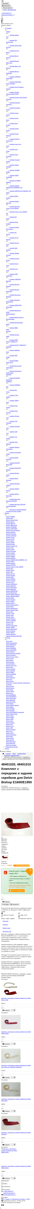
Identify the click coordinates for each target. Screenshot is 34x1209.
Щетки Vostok (10, 738)
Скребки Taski (13, 405)
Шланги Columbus (11, 535)
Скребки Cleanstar (15, 102)
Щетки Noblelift (10, 708)
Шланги (7, 513)
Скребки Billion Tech (15, 66)
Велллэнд (9, 495)
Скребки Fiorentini (15, 160)
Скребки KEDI (13, 248)
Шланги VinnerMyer (11, 625)
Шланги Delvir (10, 541)
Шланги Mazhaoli (11, 589)
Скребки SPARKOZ (15, 385)
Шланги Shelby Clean (12, 610)
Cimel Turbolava (10, 83)
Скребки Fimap (14, 154)
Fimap (8, 151)
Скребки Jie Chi (14, 237)
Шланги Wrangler (11, 634)
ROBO (8, 357)
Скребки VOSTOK (15, 463)
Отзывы (5, 924)
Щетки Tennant (10, 722)
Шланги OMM (10, 601)
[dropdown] (2, 1)
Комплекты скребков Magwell (18, 509)
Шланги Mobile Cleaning (13, 594)
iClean (8, 218)
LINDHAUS (9, 276)
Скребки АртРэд (14, 494)
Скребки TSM (13, 431)
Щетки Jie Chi (10, 686)
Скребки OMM (14, 340)
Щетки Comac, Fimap (12, 657)
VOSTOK (8, 459)
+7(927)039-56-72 (6, 13)
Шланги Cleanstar (11, 534)
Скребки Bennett (14, 61)
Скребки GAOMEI (15, 170)
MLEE (7, 312)
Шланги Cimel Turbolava (13, 530)
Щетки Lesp (9, 693)
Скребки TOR (13, 421)
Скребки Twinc (14, 442)
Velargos (8, 444)
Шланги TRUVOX (11, 620)
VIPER (8, 454)
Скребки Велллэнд (15, 499)
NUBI (7, 329)
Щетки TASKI (9, 719)
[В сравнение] (14, 1010)
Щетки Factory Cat (11, 665)
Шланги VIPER (10, 627)
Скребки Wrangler (15, 483)
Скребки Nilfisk (14, 328)
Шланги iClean (10, 570)
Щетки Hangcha (10, 677)
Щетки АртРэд (10, 740)
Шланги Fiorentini (11, 551)
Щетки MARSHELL (11, 696)
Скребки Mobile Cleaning (17, 317)
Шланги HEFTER (11, 565)
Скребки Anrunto (14, 50)
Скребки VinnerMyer (15, 452)
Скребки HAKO (14, 196)
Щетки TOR (9, 724)
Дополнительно (5, 1186)
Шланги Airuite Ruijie (12, 520)
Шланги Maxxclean (11, 587)
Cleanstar (8, 99)
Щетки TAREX (10, 717)
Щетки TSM (9, 728)
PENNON (8, 347)
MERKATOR (9, 302)
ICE (7, 213)
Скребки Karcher (14, 243)
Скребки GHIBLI (14, 175)
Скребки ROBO (14, 360)
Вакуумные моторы (12, 747)
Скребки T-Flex (14, 395)
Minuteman (9, 307)
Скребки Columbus (15, 108)
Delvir (7, 120)
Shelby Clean (9, 373)
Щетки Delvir (9, 660)
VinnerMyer (9, 449)
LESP (7, 270)
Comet (8, 115)
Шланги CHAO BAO (11, 528)
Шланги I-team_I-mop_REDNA (14, 566)
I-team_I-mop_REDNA (12, 208)
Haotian (8, 198)
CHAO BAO (9, 78)
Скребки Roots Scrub (15, 366)
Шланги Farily (10, 547)
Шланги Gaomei (10, 554)
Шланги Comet (10, 539)
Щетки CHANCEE (11, 648)
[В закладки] (12, 1010)
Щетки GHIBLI (10, 672)
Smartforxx (9, 379)
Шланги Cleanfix (10, 532)
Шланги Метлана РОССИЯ (13, 636)
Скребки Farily (14, 149)
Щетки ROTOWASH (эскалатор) (15, 712)
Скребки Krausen (14, 258)
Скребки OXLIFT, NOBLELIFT (18, 345)
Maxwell (8, 286)
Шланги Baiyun (10, 521)
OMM (7, 336)
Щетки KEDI (9, 689)
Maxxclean (9, 291)
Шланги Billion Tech (11, 525)
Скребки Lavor (14, 269)
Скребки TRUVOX (15, 426)
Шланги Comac (10, 537)
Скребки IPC (13, 232)
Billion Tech (9, 63)
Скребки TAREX (14, 400)
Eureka (8, 130)
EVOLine (8, 135)
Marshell (8, 281)
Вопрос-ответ (6, 928)
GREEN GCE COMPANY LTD (14, 187)
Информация (5, 1180)
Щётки (8, 637)
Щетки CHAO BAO (11, 650)
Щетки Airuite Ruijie (11, 643)
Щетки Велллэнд (11, 741)
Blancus (8, 68)
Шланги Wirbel (10, 632)
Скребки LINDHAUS (15, 279)
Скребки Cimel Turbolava (17, 87)
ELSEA (8, 125)
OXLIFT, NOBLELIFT (12, 341)
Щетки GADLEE (10, 670)
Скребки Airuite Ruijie (16, 45)
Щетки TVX (9, 731)
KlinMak (8, 250)
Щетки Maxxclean (11, 698)
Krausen (8, 255)
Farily (7, 146)
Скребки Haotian (14, 201)
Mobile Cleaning (10, 314)
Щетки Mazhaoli (10, 700)
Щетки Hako (9, 676)
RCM (7, 352)
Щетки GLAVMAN (11, 674)
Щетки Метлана (10, 743)
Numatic (8, 331)
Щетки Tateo (9, 721)
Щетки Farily (9, 667)
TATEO (8, 407)
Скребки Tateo (14, 411)
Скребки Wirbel (14, 478)
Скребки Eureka (14, 134)
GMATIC (8, 182)
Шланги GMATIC (11, 558)
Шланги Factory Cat (11, 546)
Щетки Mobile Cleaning (12, 705)
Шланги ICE (9, 568)
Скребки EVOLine (15, 139)
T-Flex (8, 392)
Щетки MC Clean (11, 702)
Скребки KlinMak (14, 253)
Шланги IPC (9, 572)
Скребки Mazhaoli (15, 300)
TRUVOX (8, 423)
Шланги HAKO (10, 561)
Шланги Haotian (10, 563)
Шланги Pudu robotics (12, 605)
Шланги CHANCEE (11, 527)
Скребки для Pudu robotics (13, 511)
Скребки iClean (14, 222)
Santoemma (9, 367)
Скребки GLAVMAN (15, 180)
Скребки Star (13, 390)
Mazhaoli (8, 296)
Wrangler (8, 480)
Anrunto (8, 47)
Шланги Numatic (10, 599)
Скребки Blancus (14, 71)
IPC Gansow (9, 229)
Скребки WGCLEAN (15, 468)
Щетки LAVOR (10, 691)
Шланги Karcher (10, 575)
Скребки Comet (14, 118)
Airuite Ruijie (9, 42)
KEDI (7, 244)
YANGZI (8, 485)
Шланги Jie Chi (10, 573)
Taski (7, 402)
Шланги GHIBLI (10, 556)
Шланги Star (9, 612)
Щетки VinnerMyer (11, 734)
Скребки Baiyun (14, 56)
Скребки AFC (13, 40)
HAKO (8, 192)
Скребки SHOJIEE (15, 378)
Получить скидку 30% (17, 890)
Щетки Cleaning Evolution (13, 653)
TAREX (8, 397)
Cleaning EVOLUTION (12, 94)
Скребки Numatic (14, 334)
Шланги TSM (9, 622)
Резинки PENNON (15, 350)
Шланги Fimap (10, 549)
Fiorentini (8, 156)
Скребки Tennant (14, 416)
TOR (7, 418)
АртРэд (8, 490)
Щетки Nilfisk (9, 707)
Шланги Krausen (10, 580)
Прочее (7, 748)
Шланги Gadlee (10, 553)
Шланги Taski (10, 615)
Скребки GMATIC (14, 186)
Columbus (9, 104)
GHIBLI (8, 172)
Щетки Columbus (11, 655)
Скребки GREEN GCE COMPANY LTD (20, 191)
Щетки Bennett (10, 646)
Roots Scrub (9, 362)
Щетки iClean (10, 681)
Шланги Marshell (11, 586)
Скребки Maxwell (14, 289)
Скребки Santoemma (15, 371)
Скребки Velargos (14, 447)
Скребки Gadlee (14, 165)
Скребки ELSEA (14, 128)
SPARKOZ (9, 381)
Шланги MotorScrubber (12, 596)
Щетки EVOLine (10, 663)
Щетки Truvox (10, 726)
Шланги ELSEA (10, 542)
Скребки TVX (13, 437)
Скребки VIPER (14, 457)
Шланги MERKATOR (12, 591)
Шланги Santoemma (12, 608)
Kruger (8, 260)
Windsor (8, 470)
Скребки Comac (14, 113)
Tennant (8, 412)
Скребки (8, 28)
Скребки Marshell (14, 284)
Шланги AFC (9, 518)
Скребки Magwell (11, 506)
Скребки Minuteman (15, 310)
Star (7, 386)
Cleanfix (8, 89)
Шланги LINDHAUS (11, 584)
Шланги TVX (9, 624)
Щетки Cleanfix (10, 651)
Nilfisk (7, 324)
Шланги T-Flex (10, 613)
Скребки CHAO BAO (15, 82)
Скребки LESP (14, 274)
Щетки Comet (10, 658)
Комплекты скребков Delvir (11, 755)
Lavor (7, 265)
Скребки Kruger (14, 263)
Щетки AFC (9, 641)
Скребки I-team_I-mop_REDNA (18, 211)
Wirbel (8, 475)
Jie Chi (8, 234)
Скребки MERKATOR (15, 305)
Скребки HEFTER (15, 206)
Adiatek (8, 31)
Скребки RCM (13, 355)
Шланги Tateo (10, 617)
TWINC (8, 438)
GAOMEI (8, 166)
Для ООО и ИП (7, 931)
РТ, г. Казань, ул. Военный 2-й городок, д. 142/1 (16, 1199)
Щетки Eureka (10, 662)
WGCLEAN (9, 464)
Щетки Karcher (10, 688)
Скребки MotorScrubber (16, 322)
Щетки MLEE (9, 703)
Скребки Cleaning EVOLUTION (18, 97)
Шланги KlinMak (10, 579)
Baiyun (8, 52)
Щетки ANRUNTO (11, 644)
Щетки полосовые (11, 745)
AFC (7, 37)
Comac (8, 109)
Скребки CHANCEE (15, 76)
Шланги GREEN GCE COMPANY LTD (16, 560)
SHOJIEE (8, 374)
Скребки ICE (13, 217)
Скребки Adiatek (14, 35)
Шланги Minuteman (11, 592)
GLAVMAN (9, 177)
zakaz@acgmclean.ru (7, 15)
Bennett (8, 57)
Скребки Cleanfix (14, 92)
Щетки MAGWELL (11, 695)
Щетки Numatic (10, 710)
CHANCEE (9, 73)
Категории (4, 1183)
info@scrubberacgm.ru (9, 1194)
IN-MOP (8, 224)
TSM (7, 428)
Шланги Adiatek (10, 516)
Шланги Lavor (10, 582)
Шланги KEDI (10, 577)
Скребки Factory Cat (15, 144)
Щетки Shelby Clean (11, 714)
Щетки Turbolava (11, 729)
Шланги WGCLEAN (11, 629)
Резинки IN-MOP (14, 227)
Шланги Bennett (10, 523)
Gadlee (8, 161)
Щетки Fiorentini (10, 669)
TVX (7, 433)
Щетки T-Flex (10, 715)
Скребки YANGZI (14, 489)
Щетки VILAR (10, 733)
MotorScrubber (10, 319)
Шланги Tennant (10, 618)
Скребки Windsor (14, 473)
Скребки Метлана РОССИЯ (17, 504)
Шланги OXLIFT (10, 603)
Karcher (8, 239)
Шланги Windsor (10, 631)
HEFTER (8, 203)
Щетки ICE (9, 679)
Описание (5, 921)
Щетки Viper (9, 736)
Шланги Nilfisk (10, 598)
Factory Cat (9, 140)
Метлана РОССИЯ (11, 501)
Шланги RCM (10, 606)
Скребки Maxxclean (15, 295)
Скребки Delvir (14, 123)
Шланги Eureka (10, 544)
